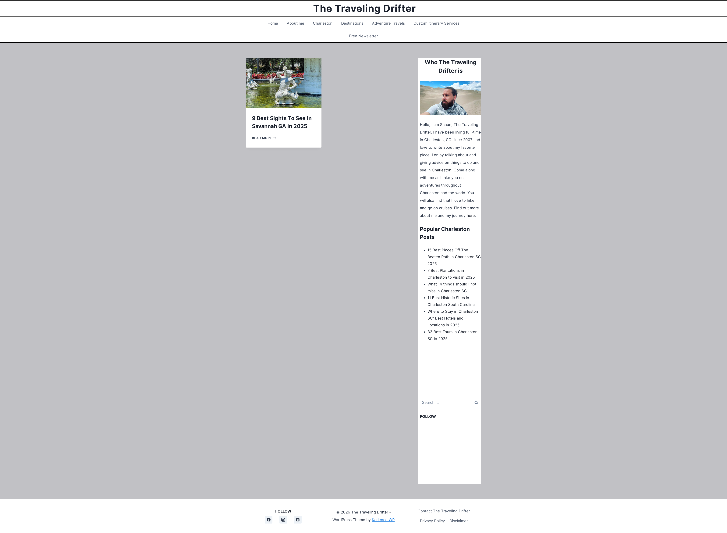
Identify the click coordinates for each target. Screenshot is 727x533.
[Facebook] (268, 520)
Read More (264, 138)
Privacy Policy (432, 521)
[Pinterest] (298, 520)
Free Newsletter (363, 36)
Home (273, 23)
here (471, 215)
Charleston (322, 23)
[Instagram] (283, 520)
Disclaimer (458, 521)
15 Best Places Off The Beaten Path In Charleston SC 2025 (454, 257)
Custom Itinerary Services (436, 23)
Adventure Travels (388, 23)
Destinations (352, 23)
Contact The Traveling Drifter (444, 511)
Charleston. (442, 170)
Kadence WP (383, 519)
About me (295, 23)
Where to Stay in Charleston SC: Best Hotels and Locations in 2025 (452, 318)
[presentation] (283, 83)
